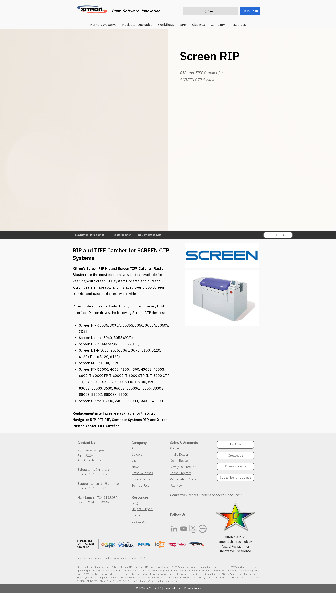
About (136, 448)
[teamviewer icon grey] (203, 529)
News (136, 467)
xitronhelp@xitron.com (106, 484)
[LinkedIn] (174, 529)
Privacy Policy (141, 479)
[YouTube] (183, 529)
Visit (134, 461)
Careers (137, 454)
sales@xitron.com (100, 470)
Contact (175, 448)
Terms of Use (141, 485)
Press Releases (142, 473)
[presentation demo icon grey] (193, 529)
